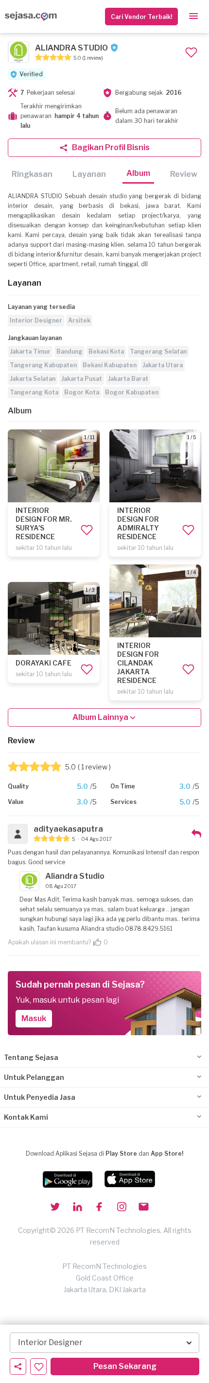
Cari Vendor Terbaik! (141, 16)
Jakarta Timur (30, 351)
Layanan (89, 174)
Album (138, 173)
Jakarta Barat (128, 378)
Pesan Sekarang (125, 1366)
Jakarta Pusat (81, 378)
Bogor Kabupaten (131, 392)
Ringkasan (32, 174)
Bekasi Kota (106, 351)
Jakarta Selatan (32, 378)
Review (183, 174)
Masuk (33, 1018)
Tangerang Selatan (158, 351)
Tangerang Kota (34, 392)
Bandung (69, 351)
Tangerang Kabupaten (43, 365)
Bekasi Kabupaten (110, 365)
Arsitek (79, 320)
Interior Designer (36, 320)
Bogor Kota (81, 392)
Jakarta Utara (162, 365)
